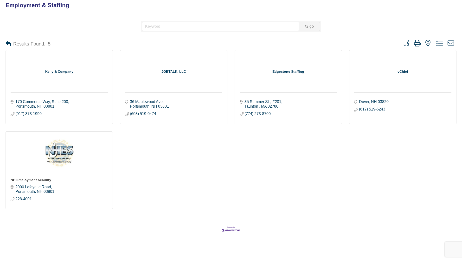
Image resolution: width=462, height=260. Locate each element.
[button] (8, 43)
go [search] (311, 26)
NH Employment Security (31, 180)
